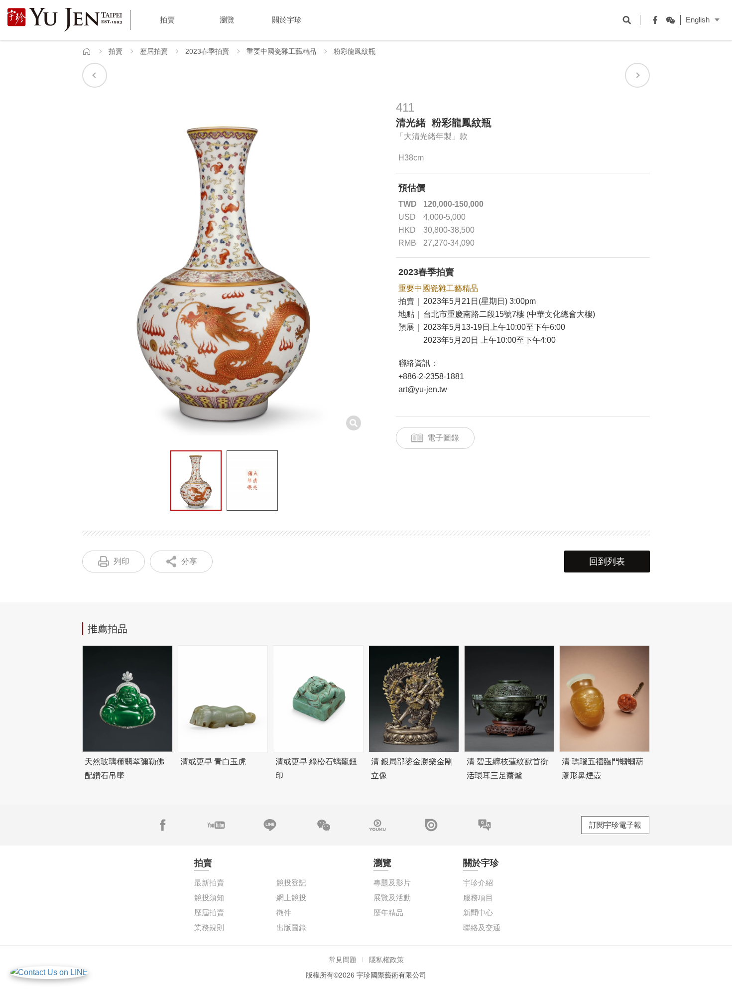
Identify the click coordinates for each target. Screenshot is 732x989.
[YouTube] (216, 825)
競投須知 (209, 897)
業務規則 (209, 927)
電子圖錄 (443, 437)
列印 (121, 561)
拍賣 (115, 51)
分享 (189, 561)
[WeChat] (668, 19)
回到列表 (607, 561)
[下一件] (637, 75)
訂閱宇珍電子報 (615, 825)
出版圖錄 (291, 927)
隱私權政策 (386, 960)
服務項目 (478, 897)
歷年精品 (388, 912)
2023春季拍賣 (207, 51)
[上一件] (94, 75)
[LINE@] (270, 825)
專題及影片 (392, 882)
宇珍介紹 (478, 882)
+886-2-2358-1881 (431, 376)
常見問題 (343, 960)
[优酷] (377, 825)
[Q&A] (484, 825)
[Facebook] (653, 19)
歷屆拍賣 (154, 51)
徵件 (283, 912)
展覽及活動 (392, 897)
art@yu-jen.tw (422, 389)
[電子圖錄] (431, 825)
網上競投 (291, 897)
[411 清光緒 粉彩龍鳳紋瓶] (196, 480)
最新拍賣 (209, 882)
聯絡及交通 (481, 927)
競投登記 (291, 882)
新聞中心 (478, 912)
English (698, 19)
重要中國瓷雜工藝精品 (281, 51)
